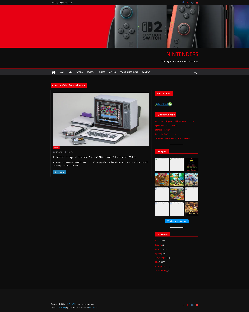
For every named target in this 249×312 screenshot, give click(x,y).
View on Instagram (178, 221)
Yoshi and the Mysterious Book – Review (172, 138)
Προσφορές (160, 266)
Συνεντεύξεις (161, 270)
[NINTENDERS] (124, 7)
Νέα (70, 72)
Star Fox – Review (162, 130)
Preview (158, 245)
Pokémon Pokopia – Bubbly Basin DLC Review (174, 121)
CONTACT (146, 72)
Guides (102, 72)
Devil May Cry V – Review (165, 134)
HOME (61, 72)
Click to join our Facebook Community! (179, 61)
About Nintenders (129, 72)
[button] (162, 164)
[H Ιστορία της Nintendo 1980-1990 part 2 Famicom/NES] (101, 119)
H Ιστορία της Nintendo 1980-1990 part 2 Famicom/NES (94, 157)
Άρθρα (80, 72)
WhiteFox (70, 152)
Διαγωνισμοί (160, 257)
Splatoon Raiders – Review (166, 125)
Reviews (90, 72)
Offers (112, 72)
